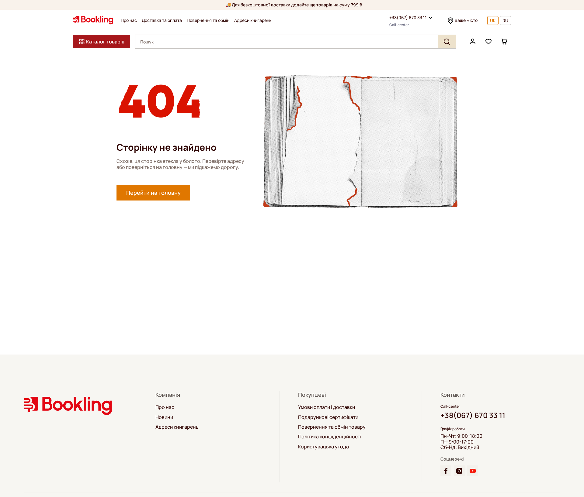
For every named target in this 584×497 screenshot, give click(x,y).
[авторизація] (472, 41)
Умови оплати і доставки (326, 407)
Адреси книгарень (253, 20)
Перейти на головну (153, 192)
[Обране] (488, 41)
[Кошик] (504, 41)
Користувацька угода (323, 446)
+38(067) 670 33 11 (408, 17)
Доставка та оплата (162, 20)
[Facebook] (446, 471)
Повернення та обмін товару (332, 427)
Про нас (129, 20)
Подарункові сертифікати (328, 417)
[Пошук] (447, 41)
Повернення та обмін (208, 20)
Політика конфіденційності (329, 436)
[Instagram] (459, 471)
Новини (164, 417)
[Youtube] (472, 471)
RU (505, 20)
